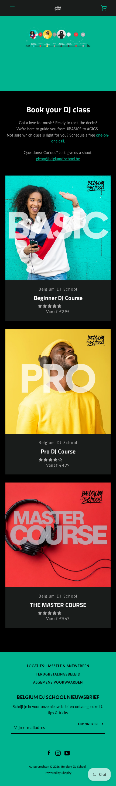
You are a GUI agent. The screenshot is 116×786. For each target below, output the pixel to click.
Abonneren (88, 724)
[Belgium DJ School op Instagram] (58, 753)
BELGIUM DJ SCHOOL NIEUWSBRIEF (58, 697)
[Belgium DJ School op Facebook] (49, 753)
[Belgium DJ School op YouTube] (67, 753)
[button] (50, 306)
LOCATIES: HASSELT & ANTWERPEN (58, 666)
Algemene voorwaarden (58, 682)
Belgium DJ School (74, 766)
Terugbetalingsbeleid (58, 674)
